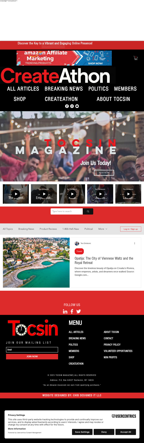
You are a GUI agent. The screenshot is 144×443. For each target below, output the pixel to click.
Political (89, 228)
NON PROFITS (110, 357)
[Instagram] (72, 106)
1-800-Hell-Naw (70, 228)
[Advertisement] (72, 21)
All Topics (8, 228)
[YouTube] (77, 106)
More (101, 228)
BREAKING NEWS (77, 338)
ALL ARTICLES (76, 332)
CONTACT (108, 338)
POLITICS (73, 344)
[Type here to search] (88, 211)
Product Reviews (48, 228)
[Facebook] (67, 106)
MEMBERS (74, 351)
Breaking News (26, 228)
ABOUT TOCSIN (111, 332)
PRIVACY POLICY (112, 344)
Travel (79, 251)
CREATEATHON (76, 363)
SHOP (71, 357)
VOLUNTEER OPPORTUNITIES (118, 351)
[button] (136, 58)
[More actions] (135, 243)
